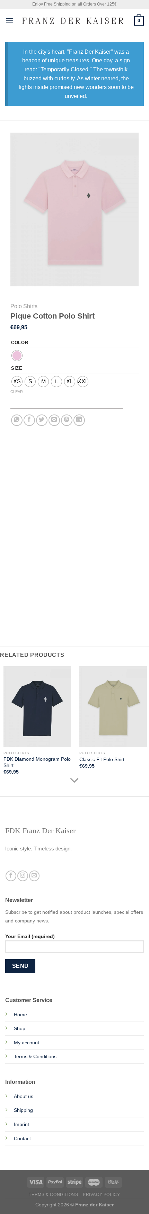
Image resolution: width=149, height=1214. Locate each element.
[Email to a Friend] (54, 420)
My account (26, 1042)
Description (26, 473)
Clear (16, 392)
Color (19, 342)
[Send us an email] (34, 876)
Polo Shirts (23, 306)
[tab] (74, 474)
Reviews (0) (24, 501)
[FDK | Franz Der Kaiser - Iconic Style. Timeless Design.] (74, 21)
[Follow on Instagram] (22, 876)
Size (17, 368)
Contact (22, 1138)
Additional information (41, 487)
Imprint (21, 1124)
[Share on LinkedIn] (79, 420)
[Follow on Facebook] (11, 876)
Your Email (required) (30, 936)
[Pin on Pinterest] (66, 420)
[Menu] (9, 20)
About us (23, 1096)
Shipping (23, 1110)
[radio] (17, 355)
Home (20, 1014)
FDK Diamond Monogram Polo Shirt (37, 762)
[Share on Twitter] (41, 420)
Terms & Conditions (35, 1056)
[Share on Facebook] (29, 420)
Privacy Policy (101, 1194)
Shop (19, 1028)
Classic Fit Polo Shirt (101, 759)
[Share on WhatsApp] (17, 420)
